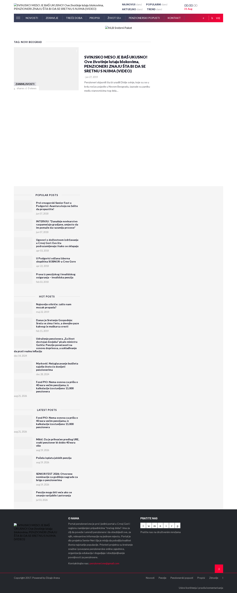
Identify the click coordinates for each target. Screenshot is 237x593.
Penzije (162, 577)
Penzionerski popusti (145, 17)
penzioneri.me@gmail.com (104, 563)
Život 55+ (115, 17)
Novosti (32, 17)
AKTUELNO (132, 9)
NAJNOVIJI (132, 4)
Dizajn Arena (53, 577)
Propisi (95, 17)
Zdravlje (52, 17)
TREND (154, 9)
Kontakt (174, 17)
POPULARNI (156, 4)
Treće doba (74, 17)
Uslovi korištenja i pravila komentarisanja (201, 587)
